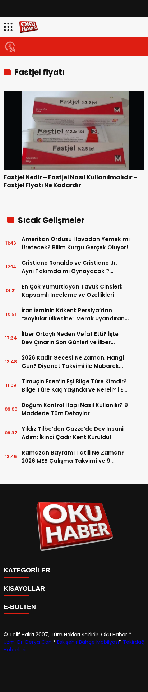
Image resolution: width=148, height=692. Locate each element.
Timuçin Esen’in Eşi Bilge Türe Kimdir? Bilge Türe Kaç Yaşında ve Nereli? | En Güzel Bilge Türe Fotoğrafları (74, 386)
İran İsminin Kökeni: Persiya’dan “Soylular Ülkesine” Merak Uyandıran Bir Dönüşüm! (73, 314)
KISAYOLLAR (24, 588)
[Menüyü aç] (9, 26)
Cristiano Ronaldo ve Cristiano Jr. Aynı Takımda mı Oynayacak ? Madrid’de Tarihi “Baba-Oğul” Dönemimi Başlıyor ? (69, 267)
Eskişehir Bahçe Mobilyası (88, 642)
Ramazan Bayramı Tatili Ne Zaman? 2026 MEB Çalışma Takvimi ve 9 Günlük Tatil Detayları (73, 457)
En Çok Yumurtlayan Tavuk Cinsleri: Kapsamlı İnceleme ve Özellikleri (72, 291)
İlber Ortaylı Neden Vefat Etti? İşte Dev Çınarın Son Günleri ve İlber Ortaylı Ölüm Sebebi (70, 338)
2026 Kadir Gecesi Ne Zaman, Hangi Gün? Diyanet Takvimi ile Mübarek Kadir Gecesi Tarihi (73, 362)
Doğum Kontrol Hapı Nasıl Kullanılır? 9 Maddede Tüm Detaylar (75, 409)
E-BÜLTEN (20, 606)
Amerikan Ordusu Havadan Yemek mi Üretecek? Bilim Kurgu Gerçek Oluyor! (76, 243)
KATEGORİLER (27, 570)
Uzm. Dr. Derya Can (28, 642)
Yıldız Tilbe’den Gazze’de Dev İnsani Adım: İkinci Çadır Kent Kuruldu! (73, 433)
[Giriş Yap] (139, 27)
